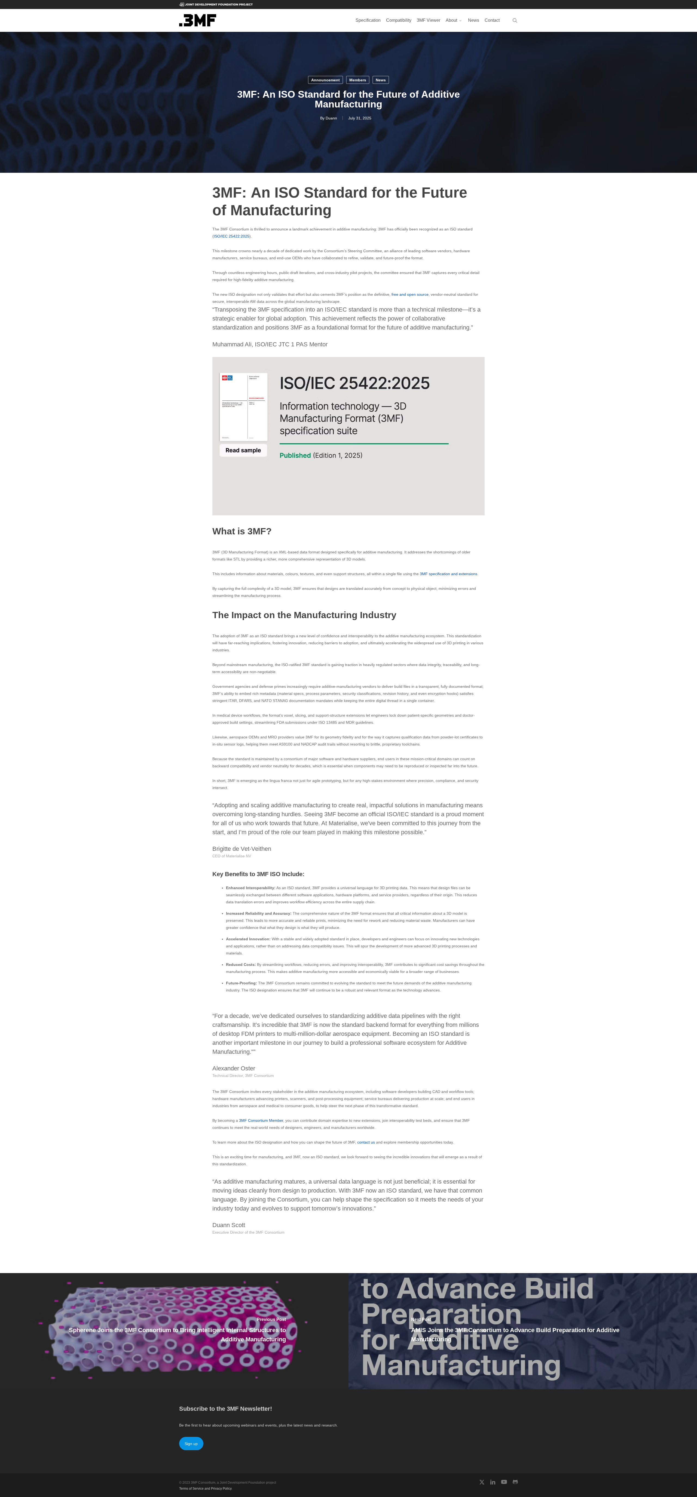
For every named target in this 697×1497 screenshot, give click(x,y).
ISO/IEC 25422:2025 (231, 236)
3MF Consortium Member (261, 1120)
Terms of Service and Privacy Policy (205, 1488)
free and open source (410, 294)
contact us (366, 1142)
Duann (331, 118)
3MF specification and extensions (448, 574)
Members (357, 80)
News (381, 80)
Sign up (191, 1443)
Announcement (325, 80)
